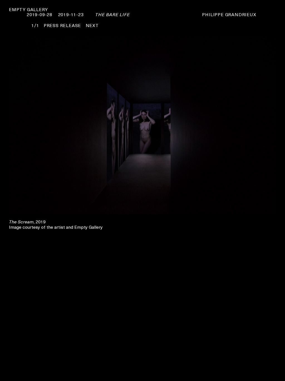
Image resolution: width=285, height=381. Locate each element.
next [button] (92, 25)
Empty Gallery (28, 9)
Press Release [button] (62, 25)
